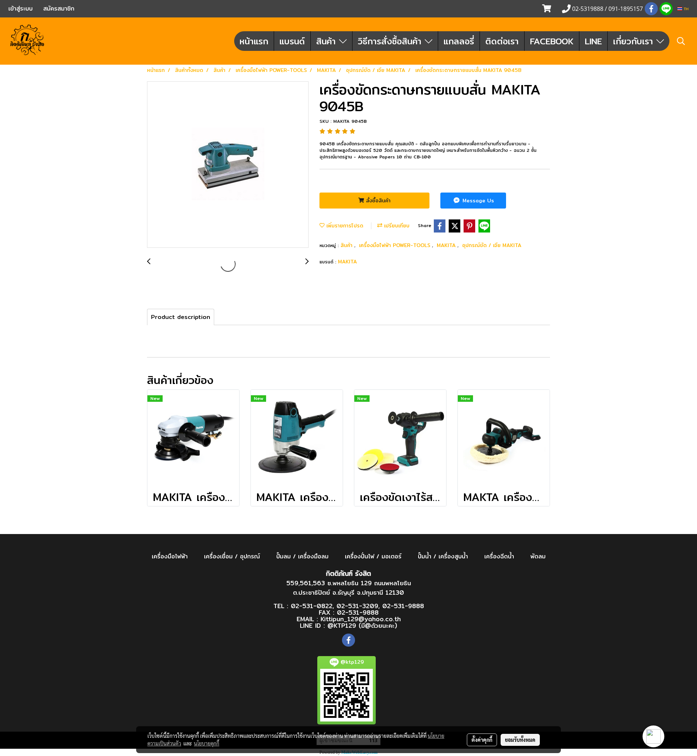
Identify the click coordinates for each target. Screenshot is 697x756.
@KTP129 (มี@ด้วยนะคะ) (362, 625)
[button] (681, 41)
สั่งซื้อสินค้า (377, 201)
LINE (593, 41)
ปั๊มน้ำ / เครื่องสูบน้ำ (443, 556)
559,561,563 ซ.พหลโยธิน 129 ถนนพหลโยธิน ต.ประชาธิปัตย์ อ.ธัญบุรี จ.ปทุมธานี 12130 (348, 587)
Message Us (477, 201)
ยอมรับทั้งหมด (520, 739)
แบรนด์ (292, 41)
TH (685, 9)
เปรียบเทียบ (395, 226)
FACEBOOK (552, 41)
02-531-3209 (357, 606)
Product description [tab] (180, 317)
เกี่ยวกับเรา (634, 41)
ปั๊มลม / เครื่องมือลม (302, 556)
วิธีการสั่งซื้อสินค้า (391, 41)
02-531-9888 (403, 606)
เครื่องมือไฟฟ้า (170, 556)
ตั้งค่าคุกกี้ (482, 739)
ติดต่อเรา (502, 41)
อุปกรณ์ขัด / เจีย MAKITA (491, 245)
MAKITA (447, 245)
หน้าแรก (254, 41)
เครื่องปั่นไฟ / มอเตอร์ (373, 556)
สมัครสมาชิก (58, 8)
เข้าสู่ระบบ (20, 8)
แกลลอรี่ (459, 41)
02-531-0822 (312, 606)
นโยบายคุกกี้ (206, 743)
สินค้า (327, 41)
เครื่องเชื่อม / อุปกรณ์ (232, 556)
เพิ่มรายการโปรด (344, 226)
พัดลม (538, 556)
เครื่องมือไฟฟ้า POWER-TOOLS (395, 245)
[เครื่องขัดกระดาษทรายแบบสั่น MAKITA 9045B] (227, 165)
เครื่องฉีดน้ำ (499, 556)
